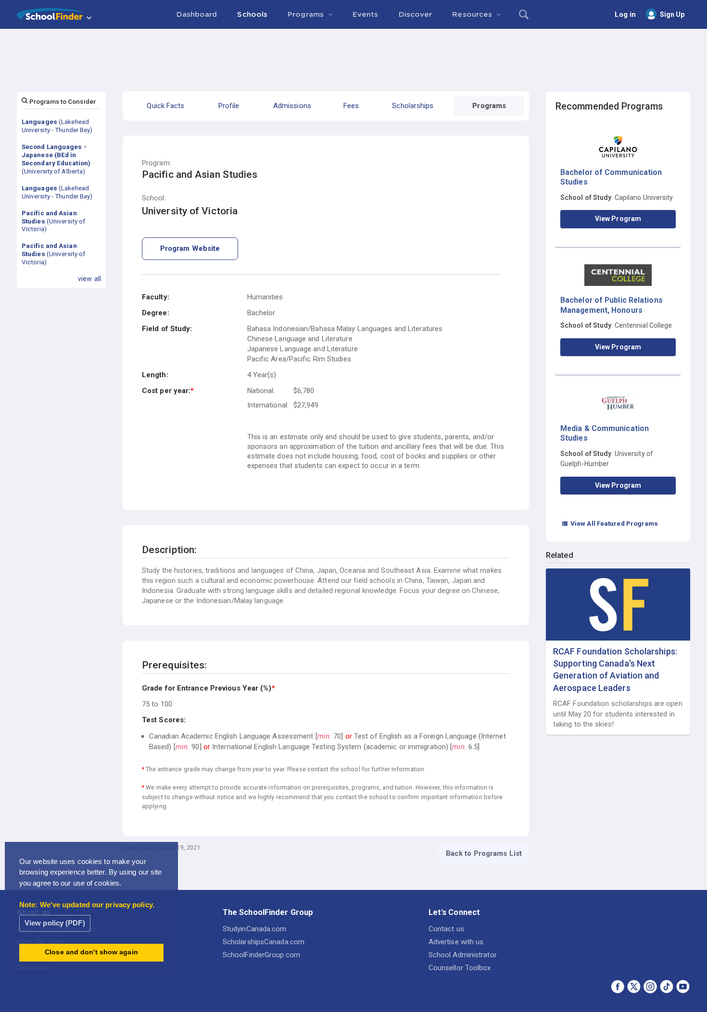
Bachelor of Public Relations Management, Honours (611, 305)
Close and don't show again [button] (91, 952)
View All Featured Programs (609, 523)
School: (154, 198)
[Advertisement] (353, 55)
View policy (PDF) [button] (55, 923)
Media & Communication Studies (604, 433)
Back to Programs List (484, 853)
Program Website (190, 248)
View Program (618, 218)
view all (89, 279)
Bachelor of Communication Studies (611, 177)
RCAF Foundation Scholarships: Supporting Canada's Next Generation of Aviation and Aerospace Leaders (615, 669)
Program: (156, 163)
